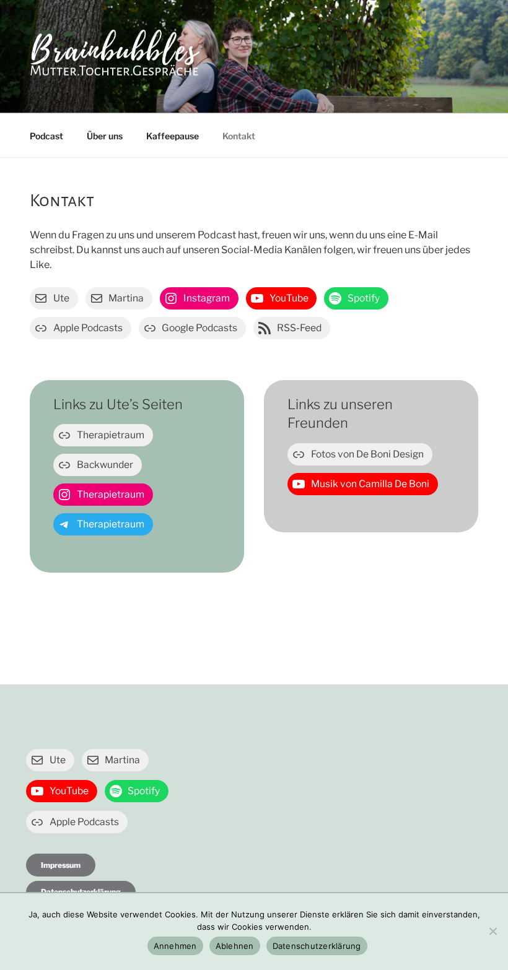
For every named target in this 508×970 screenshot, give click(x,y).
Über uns (105, 136)
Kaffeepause (172, 136)
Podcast (46, 136)
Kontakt (238, 136)
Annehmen (175, 946)
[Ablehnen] (492, 931)
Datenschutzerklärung (317, 946)
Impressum (61, 865)
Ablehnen (235, 946)
